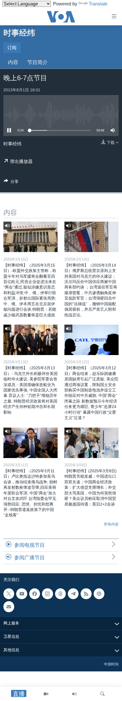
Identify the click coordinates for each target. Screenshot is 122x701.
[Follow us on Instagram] (47, 593)
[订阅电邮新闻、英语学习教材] (8, 606)
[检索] (102, 694)
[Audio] (74, 694)
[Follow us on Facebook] (34, 593)
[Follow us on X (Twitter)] (8, 593)
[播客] (99, 593)
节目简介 (37, 62)
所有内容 (111, 524)
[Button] (11, 182)
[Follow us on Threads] (60, 593)
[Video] (45, 694)
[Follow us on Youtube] (21, 593)
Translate (98, 3)
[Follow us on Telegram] (73, 593)
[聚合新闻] (86, 593)
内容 (13, 62)
